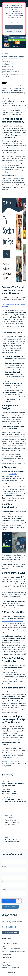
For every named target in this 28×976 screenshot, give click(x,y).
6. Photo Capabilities (7, 69)
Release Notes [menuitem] (6, 954)
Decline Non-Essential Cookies (14, 31)
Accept (14, 27)
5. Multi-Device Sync (7, 68)
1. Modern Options (6, 61)
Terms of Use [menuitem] (6, 965)
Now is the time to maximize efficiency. (13, 56)
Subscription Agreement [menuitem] (10, 968)
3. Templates (5, 64)
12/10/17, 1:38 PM (5, 781)
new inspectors (7, 774)
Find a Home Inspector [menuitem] (9, 943)
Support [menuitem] (4, 946)
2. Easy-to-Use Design (7, 63)
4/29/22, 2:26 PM (6, 797)
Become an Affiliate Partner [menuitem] (11, 949)
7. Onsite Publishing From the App (10, 71)
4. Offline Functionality (8, 66)
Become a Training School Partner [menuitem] (13, 951)
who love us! (13, 757)
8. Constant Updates (7, 73)
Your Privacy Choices (14, 23)
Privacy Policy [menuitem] (6, 962)
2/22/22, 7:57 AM (6, 789)
